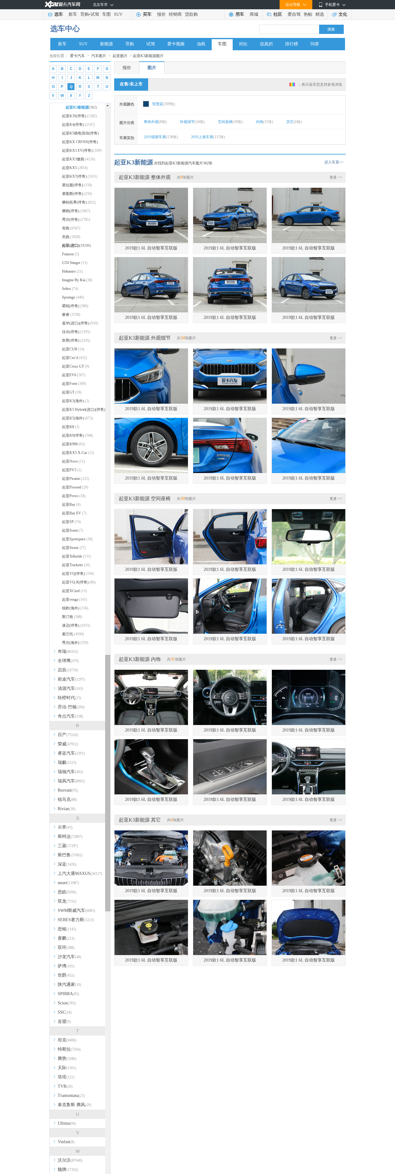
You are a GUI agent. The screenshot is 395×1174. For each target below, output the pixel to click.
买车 (147, 14)
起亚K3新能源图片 (148, 56)
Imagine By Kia (77, 280)
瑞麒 (67, 762)
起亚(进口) (76, 245)
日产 (68, 734)
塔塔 (66, 1077)
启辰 (68, 670)
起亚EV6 (73, 375)
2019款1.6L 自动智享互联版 (151, 248)
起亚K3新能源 (79, 107)
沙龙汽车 (69, 956)
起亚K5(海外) (77, 418)
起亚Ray (71, 504)
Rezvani (68, 790)
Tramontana (71, 1095)
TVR (65, 1086)
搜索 (331, 29)
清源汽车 (70, 688)
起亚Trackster (76, 565)
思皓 (67, 892)
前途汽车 (71, 679)
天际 (67, 1067)
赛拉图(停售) (77, 185)
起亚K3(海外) (75, 401)
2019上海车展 (208, 137)
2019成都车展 (161, 137)
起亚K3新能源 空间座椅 (145, 498)
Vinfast (66, 1141)
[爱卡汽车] (62, 4)
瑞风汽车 (71, 781)
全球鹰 (68, 660)
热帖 (308, 14)
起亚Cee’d (74, 358)
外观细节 (192, 122)
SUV (118, 14)
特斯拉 (69, 1049)
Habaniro (72, 271)
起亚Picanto (75, 478)
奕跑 (71, 237)
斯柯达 (70, 836)
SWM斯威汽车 (76, 910)
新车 (73, 14)
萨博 (66, 966)
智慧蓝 (163, 104)
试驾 (94, 14)
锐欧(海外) (75, 608)
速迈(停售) (76, 625)
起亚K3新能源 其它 (140, 819)
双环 (66, 947)
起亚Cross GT (75, 366)
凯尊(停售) (76, 340)
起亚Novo (73, 461)
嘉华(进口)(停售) (80, 323)
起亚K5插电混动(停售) (80, 134)
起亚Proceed (75, 487)
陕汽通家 (69, 984)
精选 (319, 14)
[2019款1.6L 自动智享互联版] (151, 215)
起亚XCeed (74, 591)
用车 (239, 14)
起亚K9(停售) (77, 435)
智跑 (71, 228)
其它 (294, 122)
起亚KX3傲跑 (78, 159)
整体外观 (155, 122)
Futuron (70, 254)
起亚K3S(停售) (79, 116)
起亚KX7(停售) (80, 176)
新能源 (106, 44)
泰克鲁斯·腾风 (74, 1104)
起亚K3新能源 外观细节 (145, 337)
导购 (84, 14)
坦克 (67, 1040)
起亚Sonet (72, 530)
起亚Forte (74, 383)
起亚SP (71, 522)
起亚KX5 (75, 168)
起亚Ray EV (74, 513)
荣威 (68, 744)
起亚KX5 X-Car (78, 453)
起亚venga (74, 599)
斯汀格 (72, 617)
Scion (67, 1003)
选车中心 (65, 29)
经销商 (175, 14)
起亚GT (71, 392)
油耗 (201, 44)
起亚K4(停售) (78, 124)
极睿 (71, 314)
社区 (277, 14)
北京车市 (100, 4)
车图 (106, 14)
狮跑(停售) (76, 211)
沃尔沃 (70, 1160)
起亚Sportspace (77, 539)
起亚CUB (73, 349)
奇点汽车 (70, 716)
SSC (65, 1012)
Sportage (73, 297)
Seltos (70, 288)
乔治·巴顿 (71, 707)
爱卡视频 (176, 44)
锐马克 (67, 799)
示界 (65, 827)
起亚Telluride (76, 556)
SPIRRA (68, 993)
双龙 (67, 901)
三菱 (68, 845)
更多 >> (336, 177)
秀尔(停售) (76, 219)
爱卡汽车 (77, 56)
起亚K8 (70, 427)
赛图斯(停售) (77, 194)
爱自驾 (294, 14)
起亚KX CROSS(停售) (80, 143)
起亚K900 (73, 444)
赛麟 (66, 938)
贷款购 (191, 14)
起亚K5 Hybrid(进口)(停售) (83, 410)
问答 (314, 44)
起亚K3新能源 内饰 (140, 659)
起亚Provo (73, 496)
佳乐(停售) (76, 332)
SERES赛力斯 (76, 919)
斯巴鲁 (70, 855)
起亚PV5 (71, 470)
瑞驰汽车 (70, 771)
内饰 (264, 122)
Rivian (66, 808)
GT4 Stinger (74, 263)
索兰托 (73, 634)
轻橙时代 (69, 697)
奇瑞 (68, 651)
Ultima (67, 1123)
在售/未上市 (131, 84)
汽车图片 (98, 56)
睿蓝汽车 (71, 753)
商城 (254, 14)
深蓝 (67, 864)
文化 (343, 14)
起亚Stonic (74, 548)
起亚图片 (120, 56)
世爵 (66, 975)
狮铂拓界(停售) (79, 202)
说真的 (266, 44)
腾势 (67, 1058)
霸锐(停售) (75, 306)
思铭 (67, 929)
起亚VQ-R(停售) (79, 582)
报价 (161, 14)
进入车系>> (333, 162)
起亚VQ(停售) (78, 573)
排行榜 (291, 44)
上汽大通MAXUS (80, 873)
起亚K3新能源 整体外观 (145, 177)
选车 (58, 14)
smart (68, 882)
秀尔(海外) (75, 643)
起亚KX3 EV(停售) (82, 150)
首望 (64, 1021)
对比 (243, 44)
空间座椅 (230, 122)
